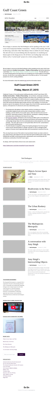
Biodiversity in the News (39, 189)
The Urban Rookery (37, 206)
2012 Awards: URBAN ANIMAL (10, 368)
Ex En (26, 2)
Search (21, 354)
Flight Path (5, 377)
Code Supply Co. (31, 390)
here (25, 80)
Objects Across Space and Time (10, 339)
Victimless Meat (6, 371)
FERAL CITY (6, 369)
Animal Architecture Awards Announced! (12, 361)
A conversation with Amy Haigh (10, 349)
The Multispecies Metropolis (9, 346)
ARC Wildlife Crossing (8, 374)
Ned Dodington (8, 14)
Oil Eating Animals (7, 375)
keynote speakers (12, 117)
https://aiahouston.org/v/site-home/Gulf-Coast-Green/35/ (18, 145)
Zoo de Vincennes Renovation (9, 363)
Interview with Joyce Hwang (9, 372)
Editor (31, 177)
